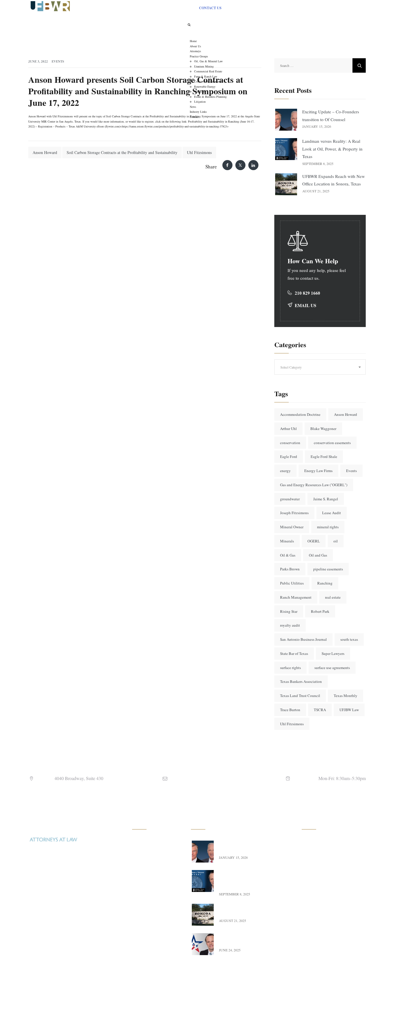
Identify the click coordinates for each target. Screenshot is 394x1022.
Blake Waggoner (323, 428)
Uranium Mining (152, 855)
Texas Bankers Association (301, 681)
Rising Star (288, 611)
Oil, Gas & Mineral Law (158, 843)
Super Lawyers (333, 653)
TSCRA (320, 709)
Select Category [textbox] (291, 367)
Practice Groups (321, 881)
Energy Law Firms (318, 470)
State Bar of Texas (294, 653)
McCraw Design (249, 1009)
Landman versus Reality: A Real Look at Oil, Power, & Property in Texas (332, 148)
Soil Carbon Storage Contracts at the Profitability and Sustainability (122, 152)
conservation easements (332, 442)
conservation (290, 442)
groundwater (290, 498)
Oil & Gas (287, 555)
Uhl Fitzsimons (199, 152)
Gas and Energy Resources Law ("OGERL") (313, 484)
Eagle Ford (288, 456)
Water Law (147, 919)
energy (285, 470)
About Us (316, 855)
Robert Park (320, 611)
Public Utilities (292, 583)
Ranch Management (296, 597)
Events (58, 61)
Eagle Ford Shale (324, 456)
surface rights (290, 667)
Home (313, 843)
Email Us (305, 305)
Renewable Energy (153, 906)
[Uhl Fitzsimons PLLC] (49, 5)
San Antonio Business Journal (303, 639)
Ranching (325, 583)
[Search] (189, 24)
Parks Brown (290, 569)
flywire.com (112, 126)
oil (335, 541)
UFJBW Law (349, 709)
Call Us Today (46, 960)
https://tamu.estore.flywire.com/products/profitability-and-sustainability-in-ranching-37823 (174, 126)
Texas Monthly (345, 695)
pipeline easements (328, 569)
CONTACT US (210, 7)
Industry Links (320, 906)
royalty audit (290, 625)
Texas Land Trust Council (300, 695)
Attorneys (316, 868)
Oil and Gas (318, 555)
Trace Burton (290, 709)
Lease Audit (331, 512)
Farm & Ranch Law (154, 881)
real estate (333, 597)
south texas (349, 639)
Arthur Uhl (288, 428)
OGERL (313, 541)
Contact (314, 919)
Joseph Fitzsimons (294, 512)
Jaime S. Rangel (325, 498)
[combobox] (320, 367)
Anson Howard (45, 152)
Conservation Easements (158, 894)
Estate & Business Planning (153, 935)
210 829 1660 (307, 293)
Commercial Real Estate (158, 868)
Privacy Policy (320, 932)
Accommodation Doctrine (300, 414)
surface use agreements (332, 667)
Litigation (146, 951)
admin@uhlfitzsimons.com (207, 778)
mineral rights (328, 526)
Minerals (287, 541)
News (312, 894)
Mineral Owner (291, 526)
